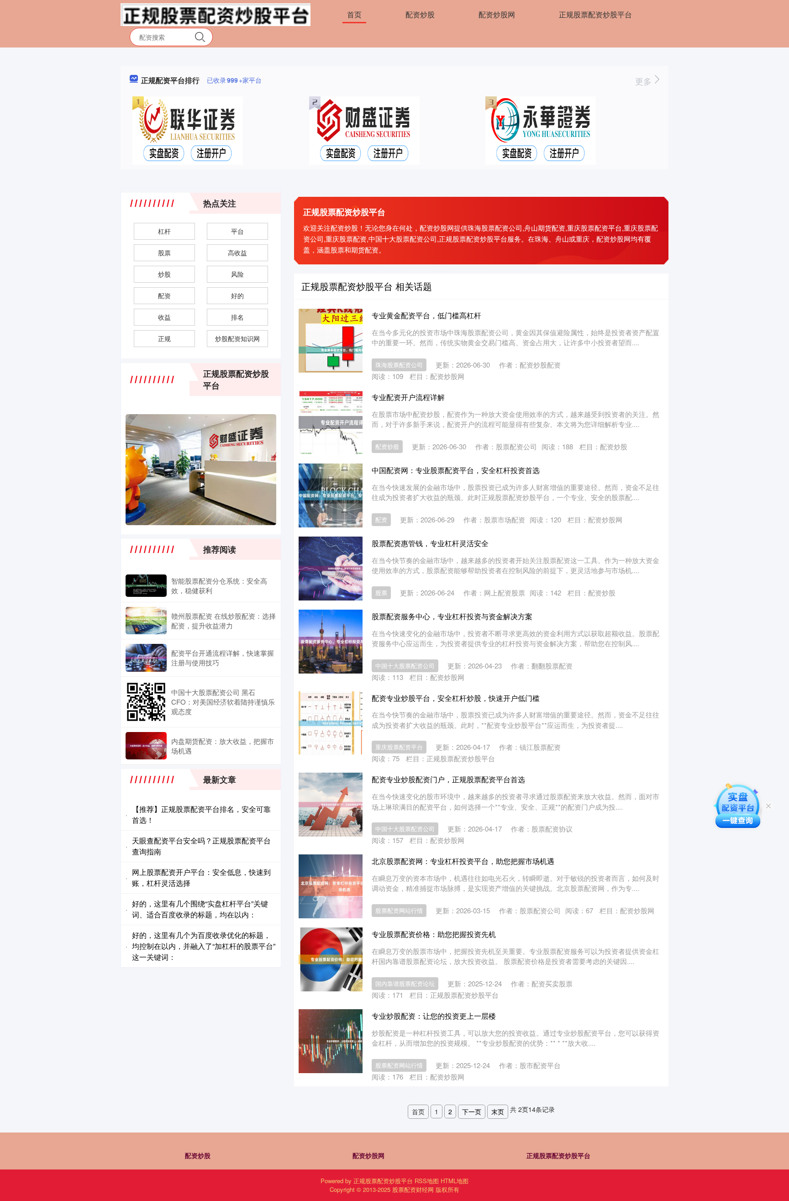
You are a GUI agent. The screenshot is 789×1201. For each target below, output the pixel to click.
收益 (164, 316)
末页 (497, 1111)
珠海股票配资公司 (399, 364)
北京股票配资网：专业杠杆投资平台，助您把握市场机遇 (463, 861)
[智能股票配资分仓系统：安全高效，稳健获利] (146, 585)
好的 (237, 295)
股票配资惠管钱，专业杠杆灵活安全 (430, 543)
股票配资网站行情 (399, 910)
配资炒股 (420, 14)
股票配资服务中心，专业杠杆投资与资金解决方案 (452, 616)
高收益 (237, 252)
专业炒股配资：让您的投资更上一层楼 (434, 1016)
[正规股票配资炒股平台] (215, 13)
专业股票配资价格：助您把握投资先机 (434, 934)
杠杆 (164, 231)
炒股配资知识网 (237, 338)
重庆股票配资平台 (399, 747)
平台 (237, 231)
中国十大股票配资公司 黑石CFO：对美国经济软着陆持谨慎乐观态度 (223, 701)
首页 (354, 14)
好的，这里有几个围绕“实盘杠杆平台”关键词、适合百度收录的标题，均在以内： (200, 909)
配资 (381, 519)
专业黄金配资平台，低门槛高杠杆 (426, 315)
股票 (381, 592)
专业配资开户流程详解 (408, 397)
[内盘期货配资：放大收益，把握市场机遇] (146, 745)
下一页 (471, 1111)
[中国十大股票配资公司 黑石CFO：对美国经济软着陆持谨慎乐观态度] (146, 701)
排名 (237, 316)
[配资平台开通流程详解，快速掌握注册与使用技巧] (146, 657)
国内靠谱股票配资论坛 (405, 983)
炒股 (164, 274)
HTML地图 (454, 1180)
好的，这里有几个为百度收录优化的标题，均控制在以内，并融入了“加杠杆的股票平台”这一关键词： (203, 946)
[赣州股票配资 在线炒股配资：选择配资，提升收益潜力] (146, 620)
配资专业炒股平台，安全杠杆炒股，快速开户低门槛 (456, 698)
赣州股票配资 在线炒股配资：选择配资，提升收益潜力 (223, 620)
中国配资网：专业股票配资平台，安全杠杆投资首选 (456, 470)
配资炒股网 (497, 14)
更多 (644, 81)
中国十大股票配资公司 (405, 665)
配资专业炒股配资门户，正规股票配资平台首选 (448, 779)
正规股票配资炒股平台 (595, 14)
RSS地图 (427, 1180)
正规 (164, 338)
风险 (237, 274)
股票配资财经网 (413, 1189)
